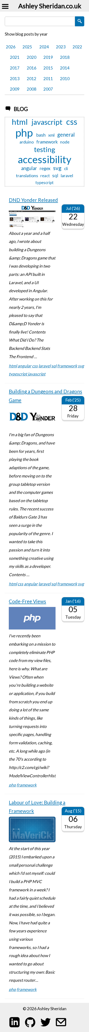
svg (57, 168)
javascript (47, 122)
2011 (48, 78)
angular (29, 168)
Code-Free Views (27, 601)
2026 (10, 46)
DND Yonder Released (33, 200)
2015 (48, 67)
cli (66, 168)
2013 (14, 78)
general (66, 135)
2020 (31, 57)
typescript (44, 182)
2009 (14, 89)
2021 (14, 57)
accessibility (44, 159)
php (24, 132)
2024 (44, 46)
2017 (14, 67)
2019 (48, 57)
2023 (61, 46)
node (65, 142)
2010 (65, 78)
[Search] (79, 21)
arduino (26, 141)
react (45, 176)
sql (55, 175)
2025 (27, 46)
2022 (77, 46)
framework (47, 141)
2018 (65, 57)
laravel (67, 175)
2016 (31, 67)
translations (27, 175)
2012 (31, 78)
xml (51, 135)
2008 (31, 89)
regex (45, 168)
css (71, 121)
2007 (48, 89)
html (20, 121)
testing (44, 149)
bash (41, 135)
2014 (65, 67)
